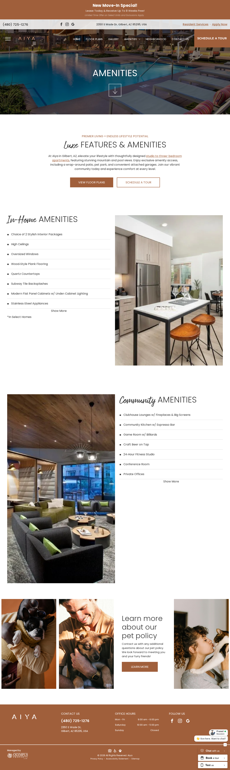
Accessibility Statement (117, 758)
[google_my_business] (72, 25)
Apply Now (219, 24)
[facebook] (61, 25)
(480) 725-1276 (15, 24)
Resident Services (195, 24)
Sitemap (135, 758)
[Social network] (109, 751)
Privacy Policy (96, 758)
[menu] (8, 38)
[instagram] (67, 25)
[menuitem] (76, 39)
